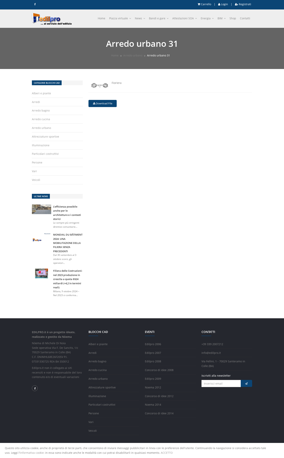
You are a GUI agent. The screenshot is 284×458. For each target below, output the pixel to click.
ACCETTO (167, 453)
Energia (206, 18)
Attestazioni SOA (183, 18)
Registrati (244, 4)
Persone (37, 162)
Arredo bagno (41, 110)
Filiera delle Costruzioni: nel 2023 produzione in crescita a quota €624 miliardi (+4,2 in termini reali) (67, 279)
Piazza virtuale (119, 18)
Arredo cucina (41, 119)
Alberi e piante (41, 93)
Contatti (245, 18)
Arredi (36, 102)
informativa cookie (32, 453)
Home (101, 18)
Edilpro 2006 (153, 344)
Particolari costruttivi (45, 154)
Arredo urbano (132, 55)
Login (224, 4)
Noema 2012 (153, 387)
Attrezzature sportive (45, 136)
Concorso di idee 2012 (159, 396)
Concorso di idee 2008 (159, 370)
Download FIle (103, 103)
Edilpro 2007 (153, 353)
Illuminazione (40, 145)
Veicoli (36, 180)
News (139, 18)
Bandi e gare (157, 18)
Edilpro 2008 (153, 361)
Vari (34, 171)
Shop (233, 18)
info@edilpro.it (211, 353)
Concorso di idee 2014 (159, 413)
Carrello (205, 4)
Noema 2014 (153, 404)
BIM (220, 18)
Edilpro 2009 (153, 379)
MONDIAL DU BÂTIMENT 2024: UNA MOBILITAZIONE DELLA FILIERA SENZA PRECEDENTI (67, 243)
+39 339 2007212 (212, 344)
